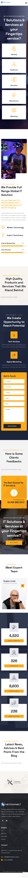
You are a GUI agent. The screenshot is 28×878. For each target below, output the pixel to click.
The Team (4, 836)
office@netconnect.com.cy (11, 857)
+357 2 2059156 (8, 860)
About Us (3, 833)
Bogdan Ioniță (9, 581)
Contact (3, 839)
